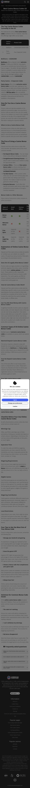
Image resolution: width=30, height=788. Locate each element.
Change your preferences (15, 403)
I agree (15, 400)
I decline (15, 406)
